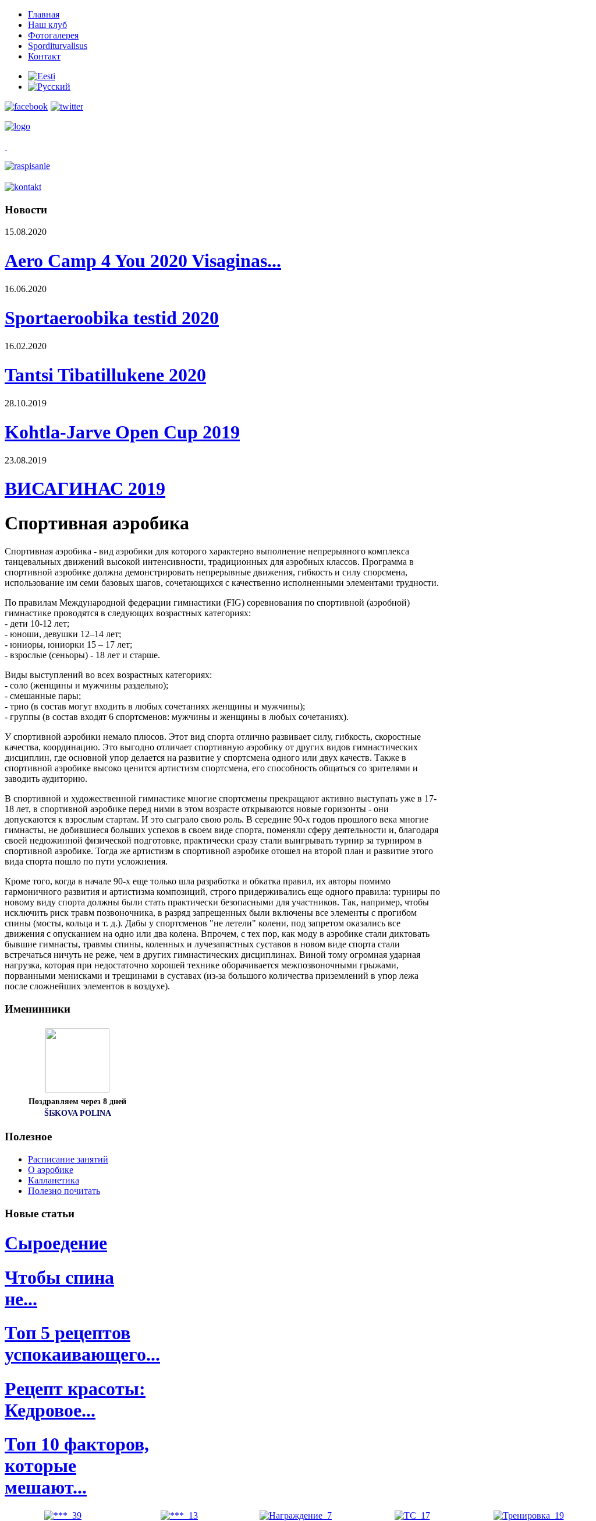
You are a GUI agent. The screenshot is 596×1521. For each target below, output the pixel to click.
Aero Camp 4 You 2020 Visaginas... (143, 260)
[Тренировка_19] (529, 1515)
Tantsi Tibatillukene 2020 (105, 374)
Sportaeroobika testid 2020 (112, 317)
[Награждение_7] (296, 1515)
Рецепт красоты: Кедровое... (75, 1399)
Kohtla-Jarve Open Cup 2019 (122, 431)
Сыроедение (56, 1242)
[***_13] (179, 1515)
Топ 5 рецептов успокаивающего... (82, 1343)
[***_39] (62, 1515)
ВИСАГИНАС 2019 (85, 488)
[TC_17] (412, 1515)
